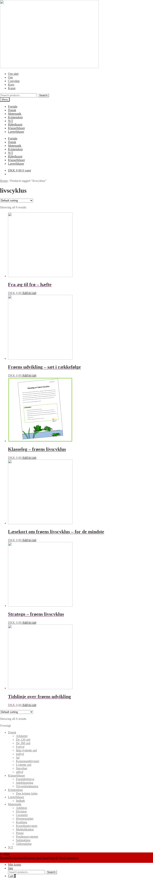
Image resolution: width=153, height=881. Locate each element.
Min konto (14, 864)
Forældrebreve (25, 779)
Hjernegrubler (24, 818)
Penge (20, 833)
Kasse (12, 88)
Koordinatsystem (26, 825)
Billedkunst (15, 124)
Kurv (11, 84)
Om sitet (13, 73)
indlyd (20, 754)
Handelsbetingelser (12, 857)
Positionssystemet (27, 836)
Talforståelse (24, 843)
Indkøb (20, 800)
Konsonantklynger (27, 761)
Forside (12, 106)
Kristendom (15, 117)
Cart (12, 876)
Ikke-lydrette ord (26, 750)
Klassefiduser (16, 128)
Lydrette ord (23, 764)
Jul (18, 757)
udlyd (19, 772)
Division (21, 811)
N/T (10, 121)
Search (43, 95)
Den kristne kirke (27, 793)
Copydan (14, 81)
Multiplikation (25, 829)
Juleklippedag (24, 782)
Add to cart (29, 293)
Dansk (12, 110)
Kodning (21, 822)
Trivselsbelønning (27, 786)
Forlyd (20, 746)
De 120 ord (23, 739)
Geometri (22, 815)
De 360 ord (23, 743)
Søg (10, 868)
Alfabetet (21, 736)
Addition (21, 808)
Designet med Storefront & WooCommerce (51, 857)
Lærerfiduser (16, 131)
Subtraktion (23, 840)
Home (4, 180)
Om (10, 77)
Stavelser (21, 768)
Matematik (14, 113)
